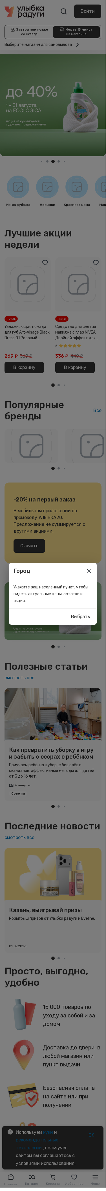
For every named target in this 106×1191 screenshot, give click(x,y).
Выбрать (80, 616)
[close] (88, 571)
